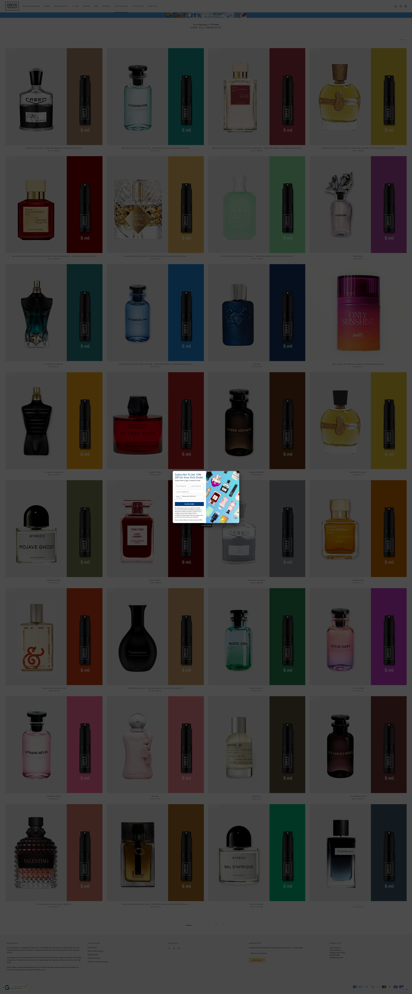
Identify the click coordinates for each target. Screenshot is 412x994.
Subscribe (189, 504)
